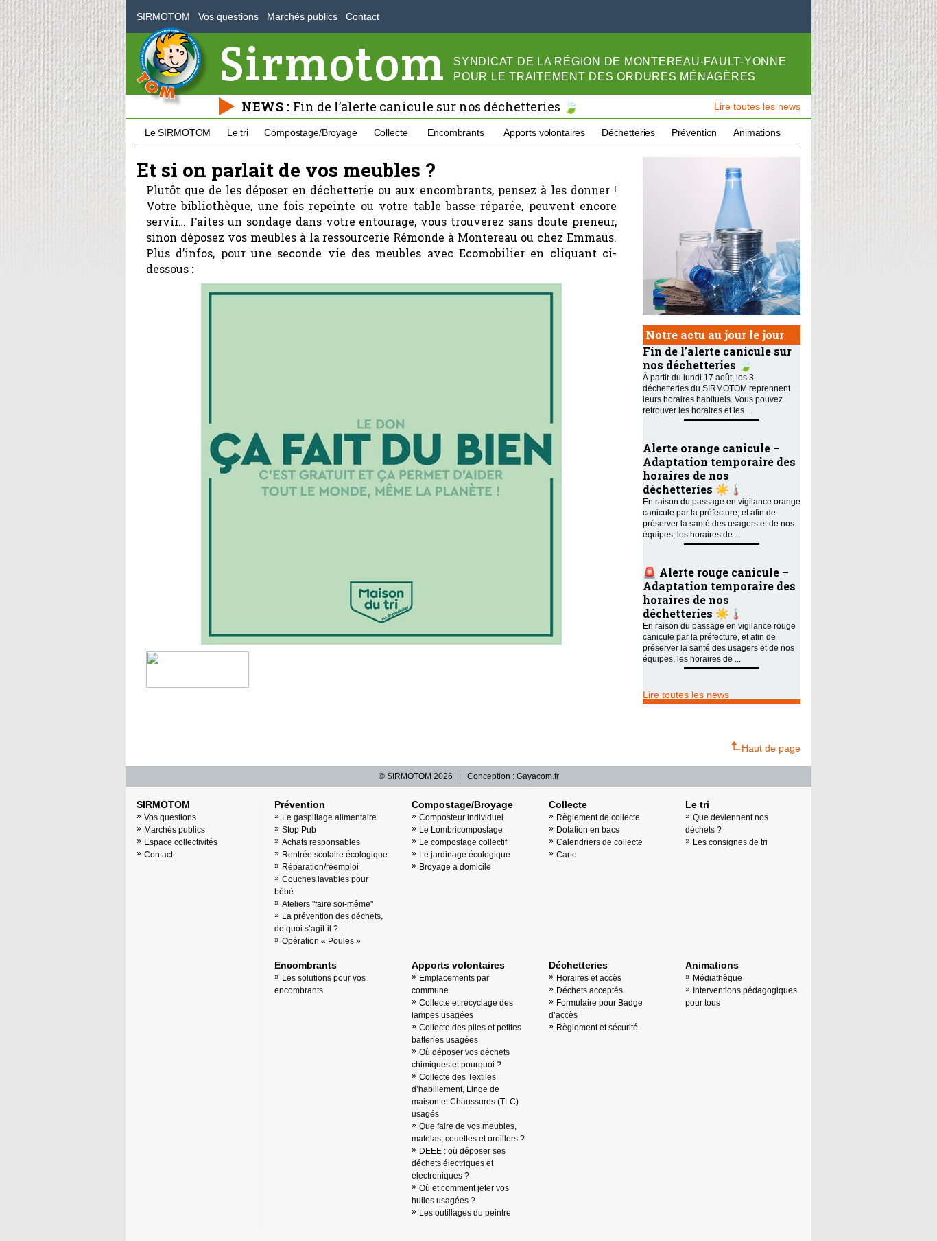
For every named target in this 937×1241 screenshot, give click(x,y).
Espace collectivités (180, 842)
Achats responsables (321, 842)
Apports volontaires (544, 132)
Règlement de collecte (598, 817)
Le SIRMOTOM (178, 132)
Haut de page (771, 748)
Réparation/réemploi (320, 867)
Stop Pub (299, 830)
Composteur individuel (461, 817)
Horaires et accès (588, 978)
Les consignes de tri (730, 842)
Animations (757, 132)
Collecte (391, 132)
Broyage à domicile (455, 867)
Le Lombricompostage (461, 830)
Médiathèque (717, 978)
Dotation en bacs (587, 830)
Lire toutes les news (757, 106)
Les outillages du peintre (465, 1213)
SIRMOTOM (163, 16)
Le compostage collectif (463, 842)
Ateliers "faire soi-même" (327, 904)
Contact (362, 16)
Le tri (237, 132)
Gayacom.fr (538, 776)
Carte (566, 854)
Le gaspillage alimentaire (329, 817)
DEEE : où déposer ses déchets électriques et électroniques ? (459, 1163)
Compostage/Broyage (310, 132)
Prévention (694, 132)
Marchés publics (302, 16)
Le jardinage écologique (464, 854)
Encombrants (455, 132)
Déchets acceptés (589, 990)
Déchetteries (628, 132)
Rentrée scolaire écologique (335, 854)
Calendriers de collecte (599, 842)
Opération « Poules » (321, 941)
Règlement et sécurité (597, 1027)
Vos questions (228, 16)
